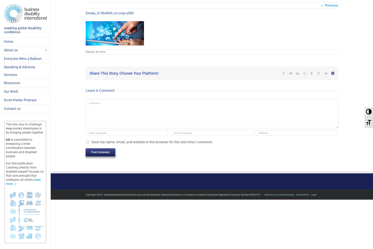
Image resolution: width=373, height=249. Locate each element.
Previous (331, 5)
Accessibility (302, 194)
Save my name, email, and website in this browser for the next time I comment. (152, 142)
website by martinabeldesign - (280, 194)
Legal (314, 194)
